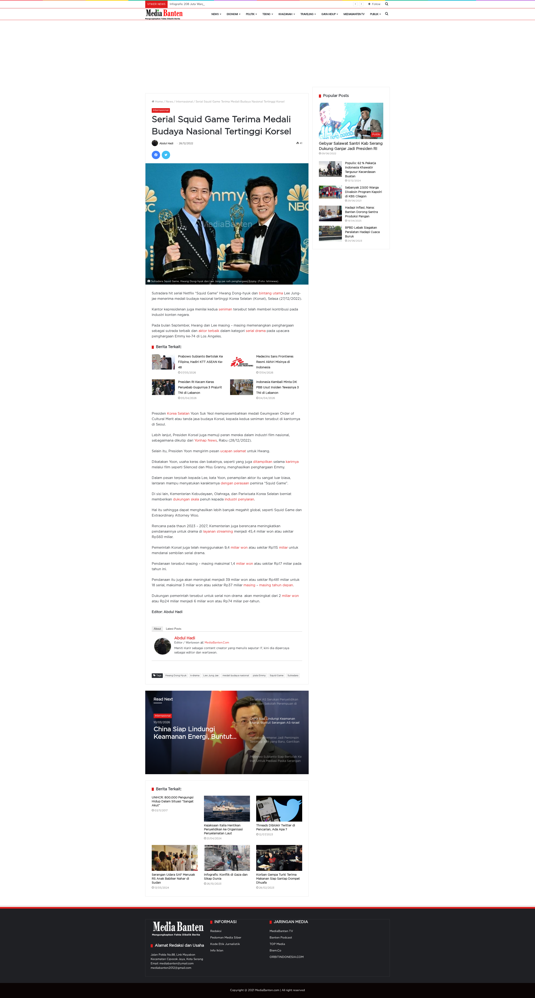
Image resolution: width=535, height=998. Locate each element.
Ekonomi (232, 14)
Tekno (266, 14)
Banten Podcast (281, 937)
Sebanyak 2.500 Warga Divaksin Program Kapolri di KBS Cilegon (363, 192)
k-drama (194, 676)
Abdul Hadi (166, 143)
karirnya (292, 462)
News (215, 14)
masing (249, 585)
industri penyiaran (239, 499)
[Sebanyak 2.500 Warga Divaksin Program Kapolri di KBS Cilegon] (330, 192)
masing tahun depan (276, 585)
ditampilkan (262, 462)
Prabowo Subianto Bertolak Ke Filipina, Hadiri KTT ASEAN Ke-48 (200, 362)
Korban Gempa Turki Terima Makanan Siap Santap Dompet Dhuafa (278, 879)
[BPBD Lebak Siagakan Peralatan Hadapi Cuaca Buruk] (330, 233)
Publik (374, 14)
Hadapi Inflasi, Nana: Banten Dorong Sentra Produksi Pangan (361, 212)
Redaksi (216, 931)
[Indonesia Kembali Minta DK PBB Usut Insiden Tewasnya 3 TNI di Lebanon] (241, 387)
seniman (225, 309)
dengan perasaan (235, 483)
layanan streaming (218, 531)
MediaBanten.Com (217, 643)
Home (158, 102)
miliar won (239, 547)
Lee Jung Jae (211, 676)
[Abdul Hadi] (162, 653)
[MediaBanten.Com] (164, 14)
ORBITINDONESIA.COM (287, 957)
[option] (227, 732)
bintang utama (271, 293)
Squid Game (277, 676)
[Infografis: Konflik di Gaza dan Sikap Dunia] (227, 858)
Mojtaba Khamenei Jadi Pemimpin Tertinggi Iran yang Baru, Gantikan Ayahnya (191, 734)
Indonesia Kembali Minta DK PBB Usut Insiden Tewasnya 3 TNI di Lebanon (277, 387)
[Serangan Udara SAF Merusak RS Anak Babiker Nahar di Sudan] (175, 858)
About (157, 628)
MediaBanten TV (354, 14)
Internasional (184, 102)
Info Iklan (216, 950)
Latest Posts (173, 628)
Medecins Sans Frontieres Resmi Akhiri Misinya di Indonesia (274, 362)
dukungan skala (186, 499)
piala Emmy (259, 676)
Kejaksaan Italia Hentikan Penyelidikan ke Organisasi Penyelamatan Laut (223, 829)
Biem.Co (275, 950)
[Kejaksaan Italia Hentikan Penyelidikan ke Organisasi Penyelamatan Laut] (227, 809)
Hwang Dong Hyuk (175, 676)
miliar (283, 547)
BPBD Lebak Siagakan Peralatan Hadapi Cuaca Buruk (362, 232)
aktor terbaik (209, 331)
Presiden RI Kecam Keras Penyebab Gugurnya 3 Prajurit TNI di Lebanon (200, 387)
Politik (250, 14)
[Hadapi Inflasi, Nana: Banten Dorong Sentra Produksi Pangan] (330, 213)
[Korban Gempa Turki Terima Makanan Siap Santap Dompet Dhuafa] (279, 858)
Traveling (307, 14)
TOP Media (277, 944)
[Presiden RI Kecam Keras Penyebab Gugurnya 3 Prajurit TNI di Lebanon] (163, 387)
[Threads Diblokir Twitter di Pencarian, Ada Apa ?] (279, 809)
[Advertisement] (267, 55)
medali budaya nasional (236, 676)
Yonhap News (205, 440)
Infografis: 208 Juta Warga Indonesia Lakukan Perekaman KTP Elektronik (219, 4)
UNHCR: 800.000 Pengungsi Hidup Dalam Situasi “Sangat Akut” (173, 801)
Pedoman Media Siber (225, 937)
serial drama (256, 331)
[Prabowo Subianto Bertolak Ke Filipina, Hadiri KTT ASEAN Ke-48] (163, 362)
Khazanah (285, 14)
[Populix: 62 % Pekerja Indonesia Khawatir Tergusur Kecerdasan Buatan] (330, 169)
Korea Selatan (178, 413)
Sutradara (293, 676)
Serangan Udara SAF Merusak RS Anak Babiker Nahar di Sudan (173, 879)
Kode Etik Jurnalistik (225, 944)
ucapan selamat (233, 451)
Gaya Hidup (328, 14)
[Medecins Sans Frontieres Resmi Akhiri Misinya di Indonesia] (241, 362)
